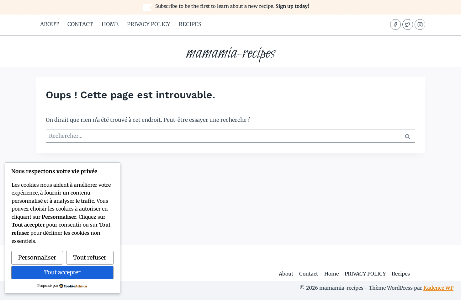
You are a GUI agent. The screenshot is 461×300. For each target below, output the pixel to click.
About (49, 24)
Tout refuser (89, 257)
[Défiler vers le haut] (445, 290)
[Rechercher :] (230, 135)
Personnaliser (37, 257)
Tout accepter (62, 272)
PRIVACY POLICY (148, 24)
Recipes (190, 24)
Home (110, 24)
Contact (80, 24)
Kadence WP (438, 288)
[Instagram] (420, 24)
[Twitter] (407, 24)
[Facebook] (395, 24)
